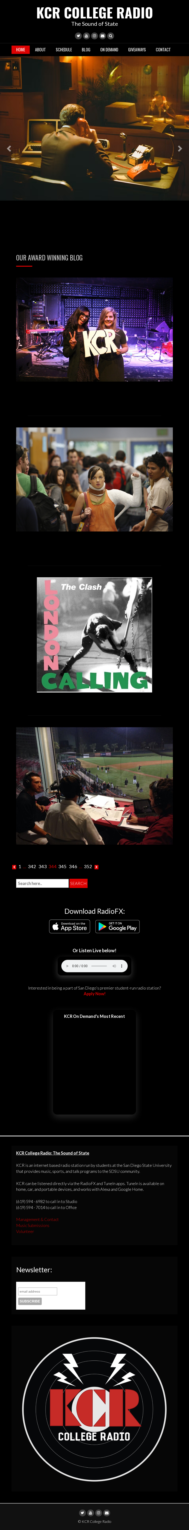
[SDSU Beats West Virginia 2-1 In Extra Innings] (94, 785)
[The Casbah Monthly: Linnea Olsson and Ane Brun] (94, 329)
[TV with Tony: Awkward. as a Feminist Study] (94, 479)
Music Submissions (32, 1225)
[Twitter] (78, 35)
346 (73, 866)
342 (32, 866)
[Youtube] (86, 35)
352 (88, 866)
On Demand (109, 50)
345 (62, 866)
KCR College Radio (94, 12)
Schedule (64, 50)
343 (42, 866)
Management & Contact (37, 1219)
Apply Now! (95, 993)
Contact (163, 50)
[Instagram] (94, 35)
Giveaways (137, 50)
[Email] (102, 35)
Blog (86, 50)
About (40, 50)
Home (20, 50)
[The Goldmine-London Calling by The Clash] (94, 634)
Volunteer (25, 1231)
